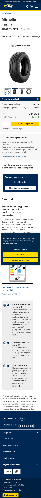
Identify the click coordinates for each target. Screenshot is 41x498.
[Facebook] (21, 426)
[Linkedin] (26, 426)
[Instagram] (32, 426)
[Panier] (32, 7)
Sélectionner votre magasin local (15, 156)
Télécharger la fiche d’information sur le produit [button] (16, 288)
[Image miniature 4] (29, 91)
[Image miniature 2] (15, 91)
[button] (36, 7)
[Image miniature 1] (8, 91)
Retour (8, 13)
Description (6, 36)
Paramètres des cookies (20, 249)
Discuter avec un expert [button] (19, 188)
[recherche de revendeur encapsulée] (27, 7)
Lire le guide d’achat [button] (19, 182)
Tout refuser (20, 254)
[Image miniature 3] (22, 91)
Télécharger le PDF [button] (9, 294)
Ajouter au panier (25, 124)
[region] (20, 249)
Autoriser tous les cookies (20, 260)
